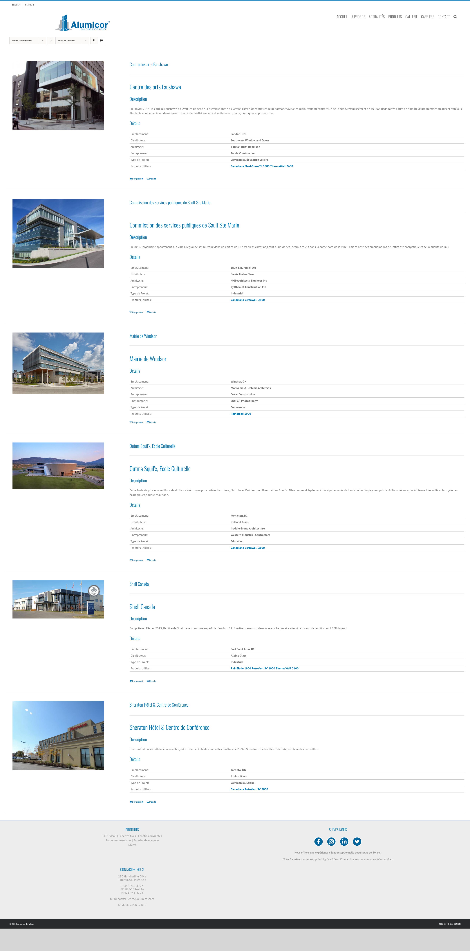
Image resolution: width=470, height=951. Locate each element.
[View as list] (101, 40)
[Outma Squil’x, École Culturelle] (58, 465)
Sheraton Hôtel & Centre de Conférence (159, 704)
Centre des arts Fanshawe (149, 64)
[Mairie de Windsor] (58, 363)
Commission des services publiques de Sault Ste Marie (170, 202)
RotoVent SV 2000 (256, 789)
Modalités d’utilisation (132, 905)
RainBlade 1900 (241, 668)
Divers (132, 845)
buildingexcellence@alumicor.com (132, 899)
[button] (455, 16)
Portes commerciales (119, 840)
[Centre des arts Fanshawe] (58, 95)
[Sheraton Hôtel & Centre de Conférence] (58, 735)
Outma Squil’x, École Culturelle (152, 445)
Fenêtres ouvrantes (150, 836)
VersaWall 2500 (255, 300)
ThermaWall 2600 (281, 166)
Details (152, 178)
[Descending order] (50, 40)
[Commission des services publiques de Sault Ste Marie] (58, 233)
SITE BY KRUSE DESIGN (450, 923)
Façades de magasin (146, 840)
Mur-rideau (109, 836)
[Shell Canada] (58, 599)
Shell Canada (139, 583)
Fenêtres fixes (128, 836)
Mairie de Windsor (143, 336)
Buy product (137, 178)
